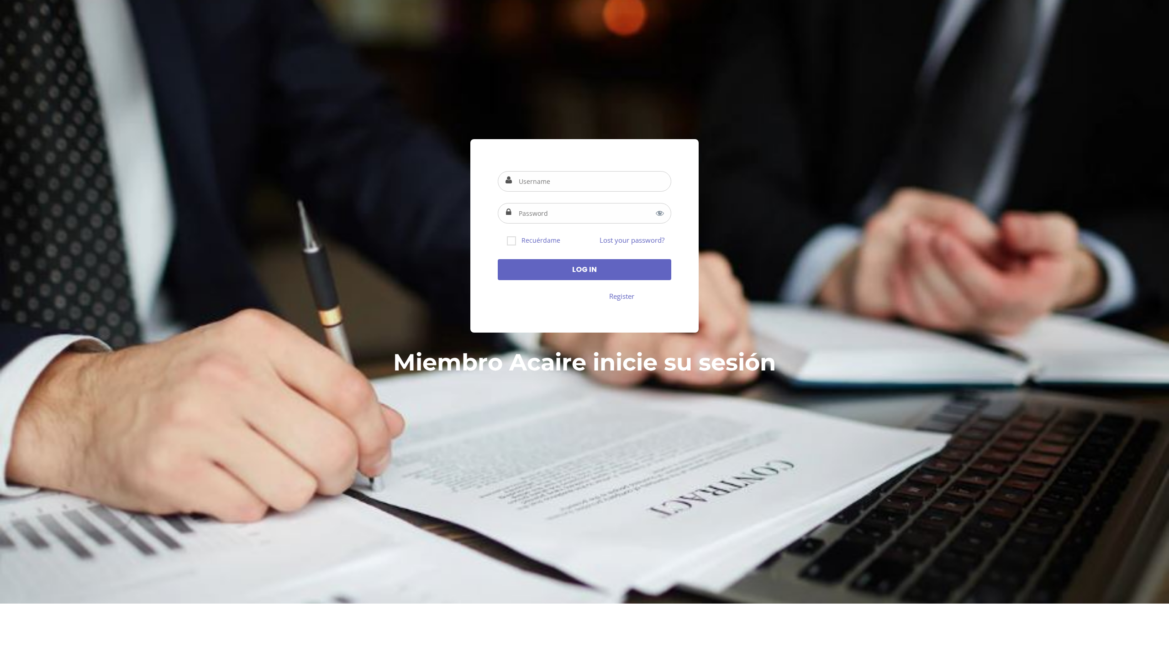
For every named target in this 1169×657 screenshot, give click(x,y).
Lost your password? (632, 240)
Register (621, 296)
